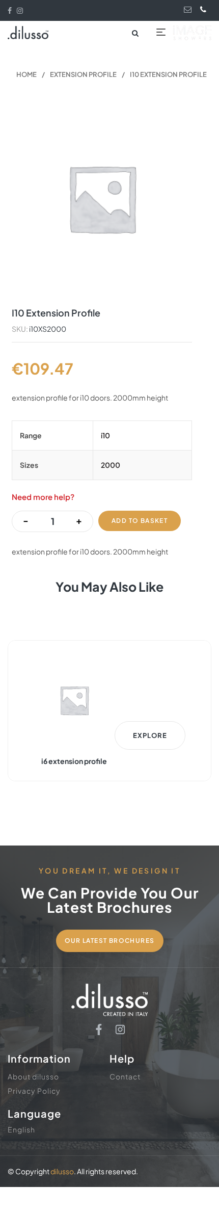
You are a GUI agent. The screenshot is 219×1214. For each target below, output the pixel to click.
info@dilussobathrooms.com (189, 9)
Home (26, 74)
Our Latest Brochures (110, 940)
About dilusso (33, 1076)
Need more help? (43, 497)
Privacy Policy (34, 1090)
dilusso (62, 1171)
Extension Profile (83, 74)
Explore (150, 735)
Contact (125, 1076)
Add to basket (140, 520)
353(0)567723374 (205, 9)
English (21, 1129)
